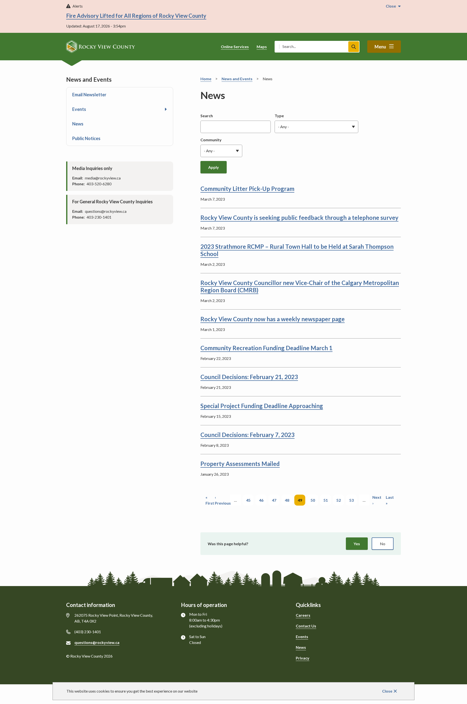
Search (206, 115)
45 (250, 500)
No (382, 543)
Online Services (235, 46)
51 (327, 500)
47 (275, 500)
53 (353, 500)
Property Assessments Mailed (240, 463)
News (77, 123)
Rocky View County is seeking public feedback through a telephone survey (299, 217)
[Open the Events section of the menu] (165, 109)
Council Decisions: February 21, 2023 (249, 376)
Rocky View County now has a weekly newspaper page (272, 318)
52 (340, 500)
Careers (303, 615)
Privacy (302, 658)
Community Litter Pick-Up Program (247, 188)
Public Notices (86, 138)
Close (387, 691)
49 (301, 502)
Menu (380, 46)
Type (279, 115)
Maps (262, 46)
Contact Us (306, 626)
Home (205, 78)
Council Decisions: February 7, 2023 (247, 434)
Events (79, 109)
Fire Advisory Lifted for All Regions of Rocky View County (136, 15)
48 (288, 500)
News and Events (237, 78)
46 (263, 500)
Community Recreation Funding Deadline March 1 (266, 347)
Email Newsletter (89, 94)
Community (211, 139)
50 (314, 500)
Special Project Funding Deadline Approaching (261, 405)
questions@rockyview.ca (96, 642)
